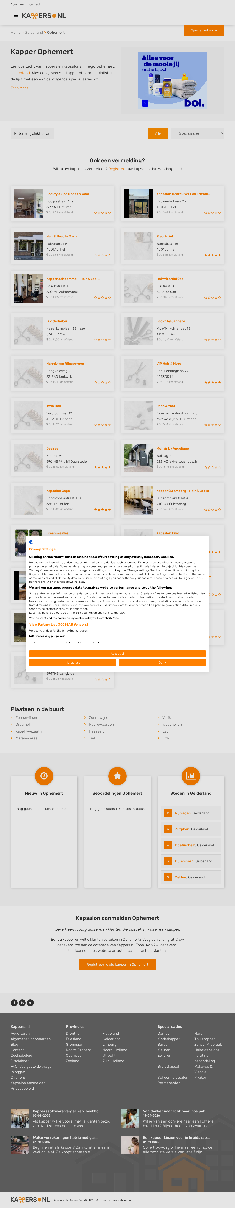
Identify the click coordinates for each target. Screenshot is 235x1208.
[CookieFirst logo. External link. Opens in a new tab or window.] (31, 542)
